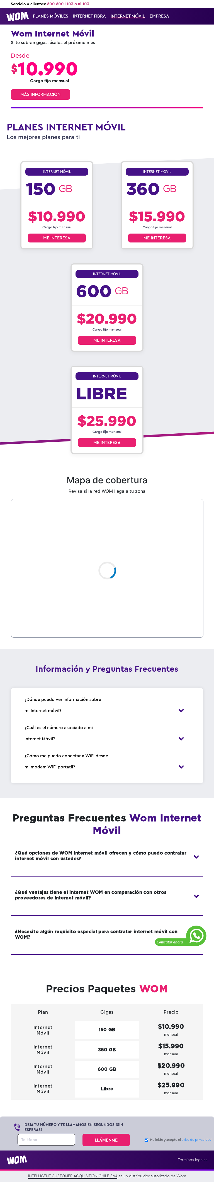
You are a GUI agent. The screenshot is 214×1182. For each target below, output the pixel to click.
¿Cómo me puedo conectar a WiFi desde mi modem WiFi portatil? (66, 761)
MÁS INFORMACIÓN (40, 94)
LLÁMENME (106, 1140)
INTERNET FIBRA (89, 16)
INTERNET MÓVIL (128, 16)
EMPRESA (159, 16)
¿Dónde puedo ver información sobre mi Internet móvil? (63, 705)
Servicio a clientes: (50, 4)
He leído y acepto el (180, 1139)
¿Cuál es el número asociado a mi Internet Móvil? (59, 733)
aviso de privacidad (196, 1139)
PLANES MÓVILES (50, 16)
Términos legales (192, 1160)
